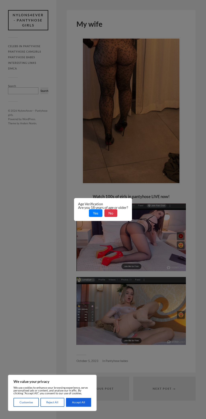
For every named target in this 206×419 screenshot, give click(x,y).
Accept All (78, 402)
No (110, 213)
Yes (95, 213)
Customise (26, 402)
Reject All (52, 402)
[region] (52, 393)
